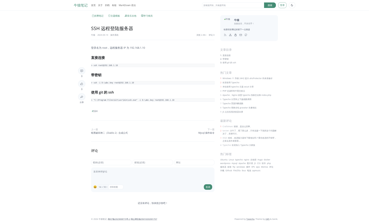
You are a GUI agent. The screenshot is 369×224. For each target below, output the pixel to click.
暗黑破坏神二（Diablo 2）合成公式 (109, 132)
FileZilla (237, 170)
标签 (229, 166)
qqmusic (256, 170)
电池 (249, 170)
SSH (95, 111)
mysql (234, 163)
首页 (93, 5)
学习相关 (148, 15)
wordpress (225, 163)
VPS (253, 166)
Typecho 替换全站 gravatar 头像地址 (240, 107)
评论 (271, 166)
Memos (264, 166)
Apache (242, 163)
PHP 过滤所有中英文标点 (234, 90)
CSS (259, 163)
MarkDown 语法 (127, 5)
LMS (268, 219)
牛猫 (93, 35)
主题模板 (115, 15)
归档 (107, 5)
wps (258, 166)
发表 (208, 187)
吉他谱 (253, 159)
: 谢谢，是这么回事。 (237, 126)
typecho (239, 159)
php (269, 163)
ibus (244, 170)
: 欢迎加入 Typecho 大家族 (239, 145)
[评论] (81, 70)
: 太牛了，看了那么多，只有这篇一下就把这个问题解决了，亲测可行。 (249, 132)
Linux (231, 159)
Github (228, 170)
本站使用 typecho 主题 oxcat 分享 (238, 86)
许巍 (222, 170)
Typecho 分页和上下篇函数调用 (237, 99)
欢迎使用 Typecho (231, 82)
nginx (246, 159)
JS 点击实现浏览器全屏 (233, 111)
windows (241, 166)
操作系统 (114, 35)
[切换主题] (292, 5)
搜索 (270, 5)
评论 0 (211, 35)
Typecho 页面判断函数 (233, 103)
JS (255, 163)
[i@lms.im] (240, 34)
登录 (282, 5)
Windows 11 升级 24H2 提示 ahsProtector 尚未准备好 (247, 78)
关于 (100, 5)
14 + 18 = (103, 187)
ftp (234, 166)
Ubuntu (224, 159)
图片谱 (250, 163)
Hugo (260, 159)
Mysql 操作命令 (206, 132)
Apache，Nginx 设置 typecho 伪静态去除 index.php (247, 95)
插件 (248, 166)
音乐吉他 (131, 15)
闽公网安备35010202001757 (144, 219)
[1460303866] (235, 34)
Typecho (250, 219)
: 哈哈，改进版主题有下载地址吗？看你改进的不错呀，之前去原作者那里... (249, 139)
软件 (264, 163)
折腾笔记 (98, 15)
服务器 (223, 166)
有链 (114, 5)
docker (267, 159)
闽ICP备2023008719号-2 (119, 219)
